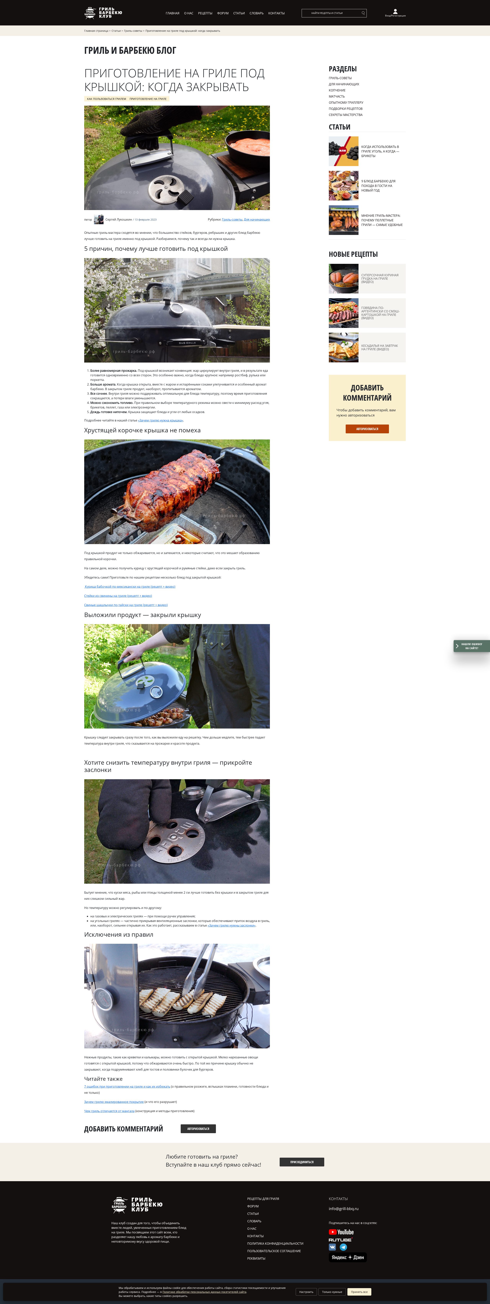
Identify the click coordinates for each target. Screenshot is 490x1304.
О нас (188, 13)
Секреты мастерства (346, 115)
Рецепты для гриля (263, 1199)
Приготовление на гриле (148, 99)
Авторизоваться (367, 429)
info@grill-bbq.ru (344, 1208)
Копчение (337, 90)
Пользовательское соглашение (274, 1251)
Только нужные (332, 1292)
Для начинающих (257, 219)
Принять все (359, 1292)
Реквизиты (256, 1258)
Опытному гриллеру (346, 102)
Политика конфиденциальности (275, 1243)
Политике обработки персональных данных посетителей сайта (204, 1292)
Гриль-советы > (134, 31)
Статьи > (117, 31)
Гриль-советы (232, 219)
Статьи (239, 13)
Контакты (276, 13)
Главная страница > (97, 31)
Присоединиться (302, 1162)
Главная (172, 13)
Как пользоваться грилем (106, 99)
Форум (223, 13)
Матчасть (337, 96)
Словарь (257, 13)
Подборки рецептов (346, 109)
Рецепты (205, 13)
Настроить (306, 1292)
